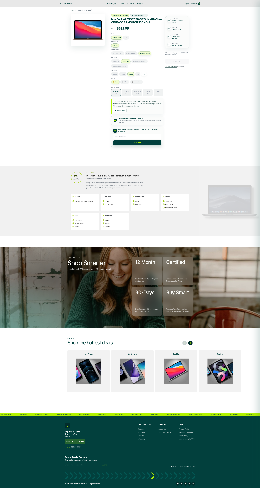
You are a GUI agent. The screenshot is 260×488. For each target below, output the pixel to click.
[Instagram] (181, 484)
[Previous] (184, 343)
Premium (116, 92)
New (126, 37)
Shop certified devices (75, 441)
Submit (104, 465)
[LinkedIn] (185, 484)
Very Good (137, 92)
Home (72, 10)
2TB (144, 74)
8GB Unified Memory (139, 61)
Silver (126, 82)
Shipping (141, 439)
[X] (189, 484)
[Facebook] (193, 484)
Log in (186, 4)
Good (148, 92)
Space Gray (137, 82)
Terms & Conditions (186, 432)
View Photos (121, 110)
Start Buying (111, 4)
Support (140, 4)
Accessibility (183, 436)
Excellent (127, 92)
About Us (162, 429)
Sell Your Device (127, 4)
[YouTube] (178, 484)
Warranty (141, 432)
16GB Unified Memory (120, 66)
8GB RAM (116, 61)
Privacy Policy (184, 429)
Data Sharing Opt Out (187, 439)
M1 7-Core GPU (117, 53)
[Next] (190, 343)
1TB (138, 74)
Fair (158, 92)
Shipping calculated (171, 66)
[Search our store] (148, 3)
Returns (141, 436)
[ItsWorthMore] (66, 3)
